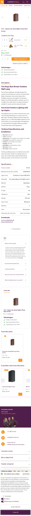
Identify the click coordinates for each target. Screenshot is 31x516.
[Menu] (2, 2)
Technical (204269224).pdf (7, 220)
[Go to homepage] (14, 2)
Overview (26, 474)
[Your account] (23, 2)
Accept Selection (15, 507)
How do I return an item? (10, 243)
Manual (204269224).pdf (7, 222)
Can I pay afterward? (10, 269)
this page (20, 257)
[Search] (27, 2)
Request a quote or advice (20, 63)
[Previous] (2, 17)
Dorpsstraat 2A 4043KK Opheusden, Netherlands (15, 443)
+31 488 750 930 (11, 431)
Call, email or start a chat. (8, 413)
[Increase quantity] (8, 59)
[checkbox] (6, 496)
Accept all (15, 512)
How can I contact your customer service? (14, 274)
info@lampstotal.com (13, 437)
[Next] (28, 17)
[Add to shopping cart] (20, 360)
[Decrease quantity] (2, 59)
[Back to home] (7, 6)
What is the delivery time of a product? (14, 280)
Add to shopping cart (20, 59)
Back (3, 5)
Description (5, 83)
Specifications (6, 164)
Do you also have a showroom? (12, 263)
